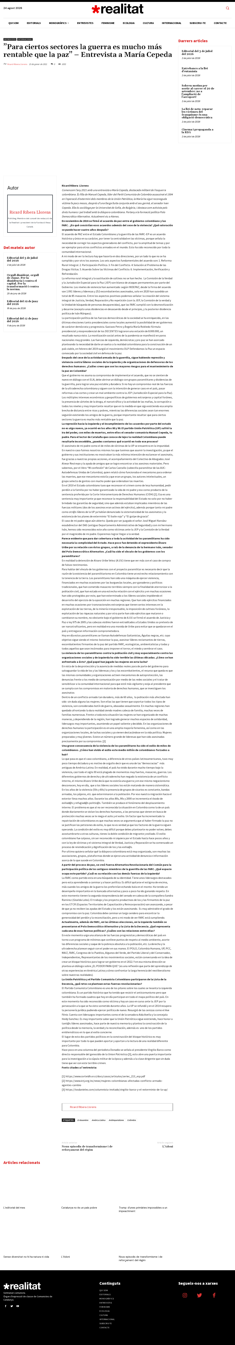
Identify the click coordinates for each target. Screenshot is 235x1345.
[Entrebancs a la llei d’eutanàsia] (222, 73)
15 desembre (82, 1120)
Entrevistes (10, 39)
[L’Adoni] (88, 1235)
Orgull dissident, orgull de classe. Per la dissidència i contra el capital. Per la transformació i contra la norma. (23, 282)
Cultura (103, 1315)
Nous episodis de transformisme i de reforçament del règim (87, 1148)
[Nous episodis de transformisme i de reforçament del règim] (146, 1235)
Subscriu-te (105, 1323)
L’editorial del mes (14, 1207)
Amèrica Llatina (98, 1120)
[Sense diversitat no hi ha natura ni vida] (30, 1235)
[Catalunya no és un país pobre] (88, 1186)
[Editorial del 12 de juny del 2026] (47, 323)
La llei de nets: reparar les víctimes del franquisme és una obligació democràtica (197, 113)
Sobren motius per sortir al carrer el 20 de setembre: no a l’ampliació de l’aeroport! (198, 91)
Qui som (103, 1290)
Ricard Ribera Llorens (17, 64)
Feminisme (104, 1307)
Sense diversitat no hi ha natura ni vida (26, 1257)
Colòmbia (131, 1120)
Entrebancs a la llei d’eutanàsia (195, 70)
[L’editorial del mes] (30, 1186)
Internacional (25, 39)
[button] (227, 8)
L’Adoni (167, 1146)
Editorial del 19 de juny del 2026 (22, 303)
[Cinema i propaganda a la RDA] (222, 134)
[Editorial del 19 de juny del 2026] (47, 305)
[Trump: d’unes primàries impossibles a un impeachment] (146, 1186)
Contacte (104, 1327)
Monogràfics (106, 1298)
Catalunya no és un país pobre (79, 1207)
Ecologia (104, 1311)
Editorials (105, 1294)
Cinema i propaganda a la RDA (197, 131)
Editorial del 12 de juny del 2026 (22, 320)
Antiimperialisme (116, 1120)
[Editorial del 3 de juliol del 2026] (47, 262)
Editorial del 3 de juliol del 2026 (22, 259)
